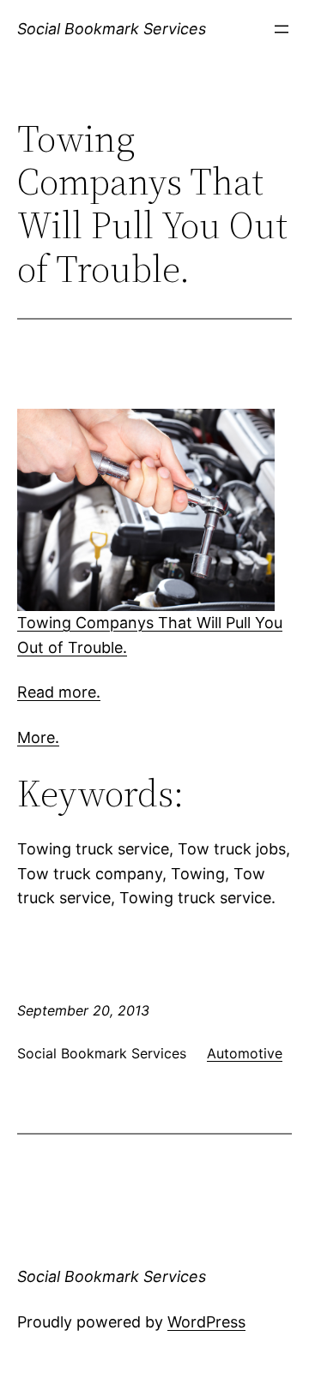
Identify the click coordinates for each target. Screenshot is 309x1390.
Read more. (58, 692)
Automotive (244, 1053)
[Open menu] (281, 29)
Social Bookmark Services (111, 29)
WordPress (206, 1322)
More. (38, 737)
